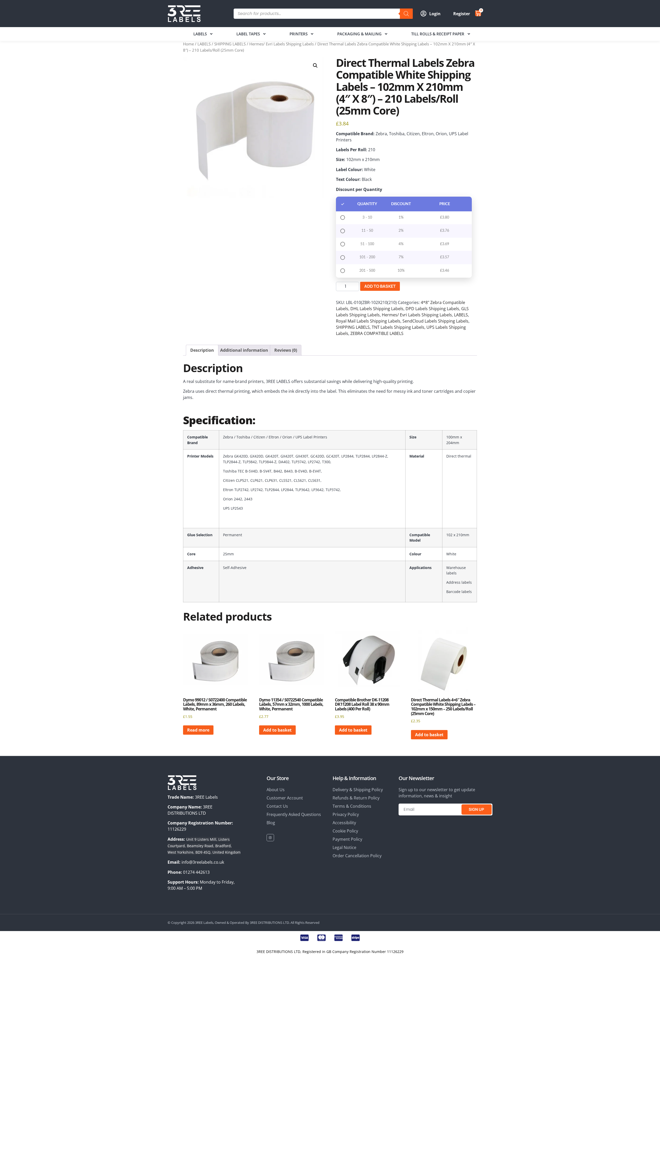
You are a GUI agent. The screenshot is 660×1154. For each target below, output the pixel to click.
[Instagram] (270, 838)
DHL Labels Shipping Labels (376, 308)
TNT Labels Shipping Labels (398, 327)
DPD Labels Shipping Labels (432, 308)
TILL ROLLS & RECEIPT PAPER (437, 33)
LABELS (200, 33)
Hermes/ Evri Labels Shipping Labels (281, 43)
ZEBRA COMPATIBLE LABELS (376, 333)
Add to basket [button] (277, 730)
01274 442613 (196, 872)
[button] (315, 65)
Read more (198, 730)
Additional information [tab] (244, 350)
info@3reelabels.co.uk (203, 862)
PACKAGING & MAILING (359, 33)
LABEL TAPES (248, 33)
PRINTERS (299, 33)
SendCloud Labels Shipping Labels (435, 321)
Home (188, 43)
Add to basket (380, 286)
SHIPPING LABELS (230, 43)
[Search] (406, 14)
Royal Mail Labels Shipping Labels (368, 321)
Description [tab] (202, 350)
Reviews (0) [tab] (285, 350)
